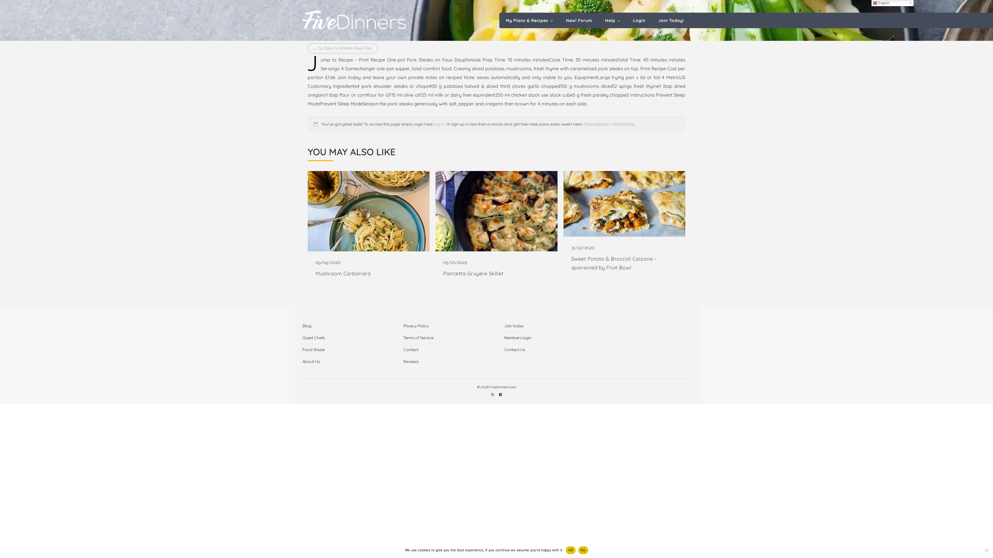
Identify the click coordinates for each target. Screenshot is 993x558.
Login (639, 20)
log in (439, 124)
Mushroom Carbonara (343, 273)
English (883, 3)
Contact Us (514, 349)
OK (570, 550)
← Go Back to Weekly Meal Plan (342, 48)
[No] (986, 550)
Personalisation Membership (609, 124)
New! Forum (579, 20)
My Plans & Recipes (527, 20)
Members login (517, 338)
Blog (307, 326)
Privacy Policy (416, 326)
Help (610, 20)
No (583, 550)
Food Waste (314, 349)
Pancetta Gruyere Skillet (473, 273)
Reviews (410, 361)
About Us (311, 361)
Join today (514, 326)
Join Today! (671, 20)
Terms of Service (418, 338)
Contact (410, 349)
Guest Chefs (314, 338)
